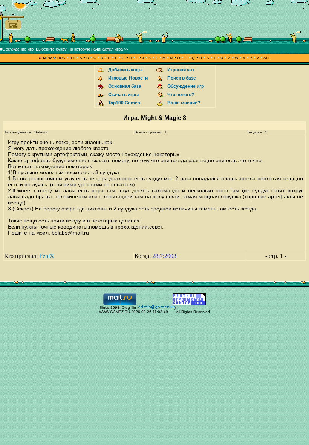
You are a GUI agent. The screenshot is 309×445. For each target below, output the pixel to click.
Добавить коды (125, 69)
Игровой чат (180, 69)
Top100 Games (124, 103)
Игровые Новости (128, 78)
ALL (267, 58)
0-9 (72, 58)
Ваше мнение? (183, 103)
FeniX (46, 256)
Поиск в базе (181, 78)
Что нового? (180, 94)
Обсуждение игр (185, 86)
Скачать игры (123, 94)
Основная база (124, 86)
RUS (61, 58)
